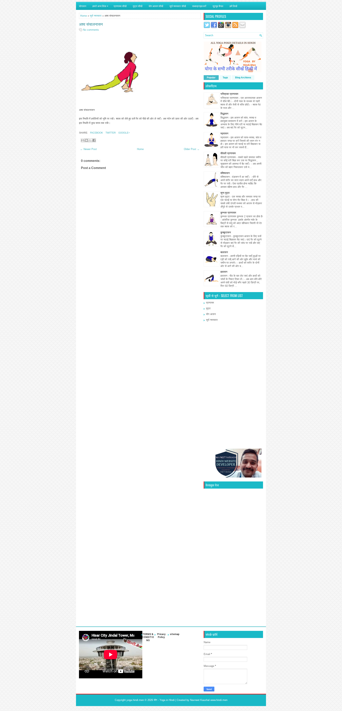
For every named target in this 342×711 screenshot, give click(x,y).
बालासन (224, 252)
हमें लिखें (233, 6)
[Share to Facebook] (94, 140)
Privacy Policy (161, 636)
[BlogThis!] (86, 140)
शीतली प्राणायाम (228, 153)
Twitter (110, 132)
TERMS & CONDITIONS (148, 637)
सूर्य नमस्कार (96, 15)
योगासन (82, 6)
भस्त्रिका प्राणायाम (229, 93)
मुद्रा (208, 308)
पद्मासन (224, 133)
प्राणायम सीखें (120, 6)
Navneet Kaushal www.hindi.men (208, 700)
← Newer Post (88, 149)
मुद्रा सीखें (137, 6)
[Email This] (83, 140)
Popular (211, 77)
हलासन (223, 271)
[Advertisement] (140, 292)
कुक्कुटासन (225, 232)
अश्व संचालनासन (91, 24)
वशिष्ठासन (225, 173)
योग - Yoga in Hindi (164, 700)
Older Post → (192, 149)
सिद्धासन (224, 113)
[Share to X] (90, 140)
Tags (225, 77)
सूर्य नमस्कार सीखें (177, 6)
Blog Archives (243, 77)
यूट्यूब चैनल (218, 6)
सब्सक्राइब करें (199, 6)
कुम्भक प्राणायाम (228, 212)
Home (83, 15)
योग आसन (211, 314)
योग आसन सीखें (156, 6)
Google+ (124, 132)
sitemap (174, 634)
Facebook (96, 132)
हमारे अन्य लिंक (100, 6)
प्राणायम (210, 302)
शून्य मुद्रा (225, 192)
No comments (91, 29)
